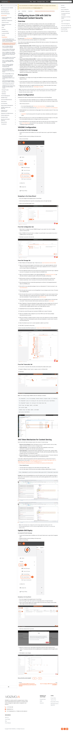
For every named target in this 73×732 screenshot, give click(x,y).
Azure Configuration (65, 9)
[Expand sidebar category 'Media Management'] (15, 12)
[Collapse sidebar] (8, 687)
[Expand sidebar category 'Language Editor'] (15, 31)
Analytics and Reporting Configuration (6, 18)
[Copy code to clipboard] (57, 398)
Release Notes (4, 122)
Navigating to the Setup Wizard (65, 17)
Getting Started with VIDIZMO (7, 7)
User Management (4, 9)
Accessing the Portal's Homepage (65, 14)
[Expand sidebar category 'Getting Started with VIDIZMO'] (15, 8)
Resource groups (43, 296)
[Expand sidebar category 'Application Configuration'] (15, 20)
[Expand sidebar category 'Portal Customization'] (15, 14)
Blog (31, 1)
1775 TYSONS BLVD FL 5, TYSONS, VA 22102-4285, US (17, 711)
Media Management (5, 11)
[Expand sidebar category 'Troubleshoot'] (15, 124)
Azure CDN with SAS (28, 38)
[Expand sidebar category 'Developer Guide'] (15, 117)
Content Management (5, 95)
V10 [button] (46, 1)
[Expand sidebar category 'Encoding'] (15, 29)
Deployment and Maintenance (7, 113)
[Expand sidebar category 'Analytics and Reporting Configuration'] (15, 18)
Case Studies (7, 719)
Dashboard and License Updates (6, 25)
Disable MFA (23, 113)
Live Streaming (4, 103)
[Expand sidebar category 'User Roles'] (15, 92)
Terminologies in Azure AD (38, 86)
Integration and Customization (4, 111)
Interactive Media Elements (6, 99)
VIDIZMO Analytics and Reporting (5, 108)
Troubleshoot (4, 124)
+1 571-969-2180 (10, 707)
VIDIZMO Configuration (65, 11)
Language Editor (5, 31)
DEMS (41, 701)
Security (3, 35)
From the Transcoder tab (66, 25)
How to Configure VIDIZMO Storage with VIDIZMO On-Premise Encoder (7, 65)
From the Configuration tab (65, 21)
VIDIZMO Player (4, 97)
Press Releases (8, 722)
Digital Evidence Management (7, 105)
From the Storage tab (65, 23)
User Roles (4, 91)
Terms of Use (53, 699)
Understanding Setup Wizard (8, 83)
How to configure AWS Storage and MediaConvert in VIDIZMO (8, 50)
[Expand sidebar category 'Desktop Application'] (15, 115)
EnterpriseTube (43, 699)
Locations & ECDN (5, 33)
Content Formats (5, 22)
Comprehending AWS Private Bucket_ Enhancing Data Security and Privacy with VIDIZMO (9, 40)
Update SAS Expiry (64, 31)
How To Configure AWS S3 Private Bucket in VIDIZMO (7, 47)
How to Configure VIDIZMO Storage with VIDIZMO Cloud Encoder (8, 61)
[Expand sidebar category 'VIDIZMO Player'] (15, 98)
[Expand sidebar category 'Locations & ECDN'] (15, 33)
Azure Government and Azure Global (49, 262)
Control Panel (4, 15)
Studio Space (4, 101)
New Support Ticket (41, 1)
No (39, 678)
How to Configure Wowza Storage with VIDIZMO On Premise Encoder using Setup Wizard (8, 70)
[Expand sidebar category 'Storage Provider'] (15, 90)
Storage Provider (5, 89)
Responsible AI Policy (55, 701)
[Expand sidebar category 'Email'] (15, 27)
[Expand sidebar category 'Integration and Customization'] (15, 111)
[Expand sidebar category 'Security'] (15, 35)
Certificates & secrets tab (50, 274)
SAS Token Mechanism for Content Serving (66, 28)
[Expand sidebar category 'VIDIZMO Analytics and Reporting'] (15, 107)
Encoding (3, 29)
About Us (7, 717)
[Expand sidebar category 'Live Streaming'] (15, 103)
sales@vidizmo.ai (10, 709)
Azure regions (51, 300)
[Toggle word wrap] (55, 398)
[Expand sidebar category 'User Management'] (15, 10)
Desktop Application (5, 115)
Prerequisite (63, 7)
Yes (34, 678)
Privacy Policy (53, 698)
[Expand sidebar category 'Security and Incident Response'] (15, 119)
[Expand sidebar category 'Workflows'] (15, 94)
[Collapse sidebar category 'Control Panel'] (15, 16)
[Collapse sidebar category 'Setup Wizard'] (15, 37)
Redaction (42, 703)
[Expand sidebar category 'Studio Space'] (15, 101)
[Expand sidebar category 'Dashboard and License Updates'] (15, 25)
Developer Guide (4, 117)
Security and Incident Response (5, 120)
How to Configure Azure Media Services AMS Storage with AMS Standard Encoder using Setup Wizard (8, 54)
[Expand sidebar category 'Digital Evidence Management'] (15, 105)
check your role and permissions (39, 106)
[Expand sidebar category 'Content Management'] (15, 96)
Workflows (4, 93)
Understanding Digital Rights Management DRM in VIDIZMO (8, 81)
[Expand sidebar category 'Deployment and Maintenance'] (15, 113)
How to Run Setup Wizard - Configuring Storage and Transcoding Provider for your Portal (8, 77)
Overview (62, 5)
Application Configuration (7, 20)
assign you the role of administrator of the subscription (47, 107)
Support (34, 1)
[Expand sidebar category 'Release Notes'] (15, 122)
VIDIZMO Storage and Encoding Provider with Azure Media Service (8, 87)
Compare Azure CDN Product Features (43, 327)
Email (3, 27)
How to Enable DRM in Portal (8, 73)
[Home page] (19, 11)
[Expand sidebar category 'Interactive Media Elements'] (15, 99)
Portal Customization (5, 13)
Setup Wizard (4, 37)
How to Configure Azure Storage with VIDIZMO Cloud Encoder (8, 58)
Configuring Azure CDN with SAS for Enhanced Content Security (9, 44)
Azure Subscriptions (26, 123)
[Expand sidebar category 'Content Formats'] (15, 22)
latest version (37, 7)
